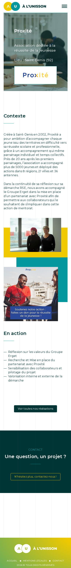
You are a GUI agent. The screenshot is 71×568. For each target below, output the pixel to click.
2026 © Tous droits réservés (35, 565)
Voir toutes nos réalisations (35, 408)
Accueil (12, 560)
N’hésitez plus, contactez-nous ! (35, 476)
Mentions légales (35, 560)
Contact (58, 560)
